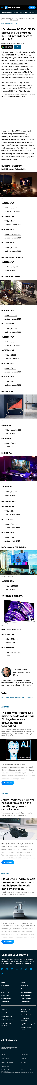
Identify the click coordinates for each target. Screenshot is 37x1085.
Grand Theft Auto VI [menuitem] (6, 12)
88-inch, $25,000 (11, 639)
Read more (8, 783)
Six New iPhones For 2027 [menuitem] (21, 12)
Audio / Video (5, 992)
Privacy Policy (25, 1054)
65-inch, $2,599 (11, 342)
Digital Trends (10, 10)
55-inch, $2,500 (11, 247)
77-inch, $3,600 (11, 328)
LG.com (4, 75)
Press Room (24, 1058)
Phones (3, 983)
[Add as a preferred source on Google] (7, 47)
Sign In (32, 8)
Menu (2, 7)
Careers (3, 1054)
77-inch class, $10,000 (13, 652)
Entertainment (6, 998)
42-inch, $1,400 (10, 381)
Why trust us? (14, 20)
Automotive (5, 1002)
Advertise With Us (6, 1016)
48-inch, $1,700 (10, 443)
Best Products (25, 995)
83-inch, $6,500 (11, 208)
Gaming (3, 989)
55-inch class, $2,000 (13, 430)
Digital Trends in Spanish (28, 1024)
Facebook (2, 969)
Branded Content (26, 1015)
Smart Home (5, 995)
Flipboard (2, 974)
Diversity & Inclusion (7, 1062)
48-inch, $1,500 (10, 368)
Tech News (30, 697)
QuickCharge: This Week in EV (15, 697)
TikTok (21, 969)
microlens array (17, 63)
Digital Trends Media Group (11, 1072)
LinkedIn (31, 969)
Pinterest (26, 969)
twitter (17, 675)
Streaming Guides (26, 992)
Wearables (24, 986)
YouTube (16, 969)
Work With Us (5, 1058)
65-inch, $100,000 (11, 586)
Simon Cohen (6, 43)
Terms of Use (5, 1066)
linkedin (14, 675)
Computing (5, 986)
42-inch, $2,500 (11, 492)
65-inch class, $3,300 (13, 234)
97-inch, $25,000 (11, 267)
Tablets (23, 983)
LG (2, 697)
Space (23, 989)
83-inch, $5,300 (11, 315)
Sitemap (23, 1062)
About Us (4, 1009)
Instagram (7, 969)
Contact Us (4, 1013)
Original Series (25, 1002)
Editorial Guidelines (7, 1020)
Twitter (12, 969)
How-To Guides (26, 998)
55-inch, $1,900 (10, 355)
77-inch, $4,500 (11, 221)
